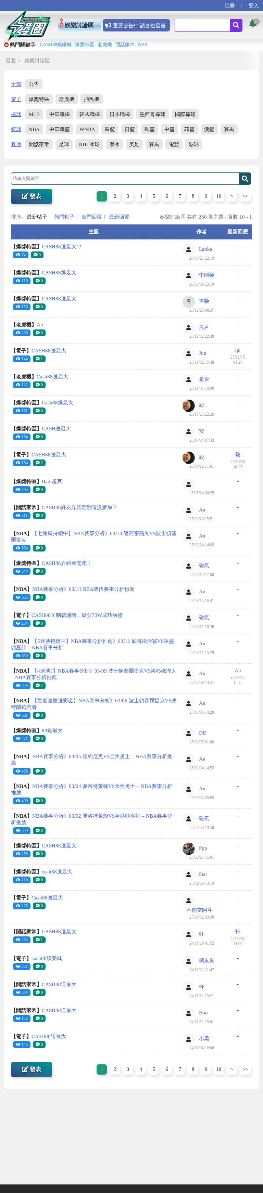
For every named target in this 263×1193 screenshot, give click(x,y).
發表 (34, 196)
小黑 (204, 1038)
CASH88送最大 (43, 298)
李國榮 (206, 275)
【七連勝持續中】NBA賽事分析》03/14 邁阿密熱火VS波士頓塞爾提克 (93, 537)
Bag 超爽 (36, 481)
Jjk (238, 350)
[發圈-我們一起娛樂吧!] (28, 25)
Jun (202, 353)
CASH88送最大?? (46, 246)
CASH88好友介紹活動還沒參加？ (64, 507)
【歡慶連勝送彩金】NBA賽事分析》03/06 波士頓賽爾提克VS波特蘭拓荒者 (93, 704)
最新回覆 (119, 217)
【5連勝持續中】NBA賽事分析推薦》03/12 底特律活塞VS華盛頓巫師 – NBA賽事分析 (92, 644)
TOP (252, 1180)
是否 (204, 379)
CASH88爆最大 (43, 272)
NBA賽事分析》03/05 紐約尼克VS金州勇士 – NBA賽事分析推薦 (91, 760)
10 (218, 196)
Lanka (205, 249)
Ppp (203, 848)
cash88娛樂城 (36, 958)
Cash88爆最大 (42, 402)
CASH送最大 (41, 428)
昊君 (204, 327)
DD (202, 733)
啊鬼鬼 (206, 960)
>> (245, 196)
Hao (203, 1012)
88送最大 (37, 730)
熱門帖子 (64, 217)
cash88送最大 (41, 871)
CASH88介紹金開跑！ (51, 563)
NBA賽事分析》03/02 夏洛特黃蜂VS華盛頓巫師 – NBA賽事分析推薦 (91, 819)
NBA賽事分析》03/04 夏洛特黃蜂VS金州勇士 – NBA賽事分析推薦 (91, 789)
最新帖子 (37, 217)
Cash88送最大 (39, 376)
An (27, 324)
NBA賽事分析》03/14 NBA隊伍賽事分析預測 (73, 589)
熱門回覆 (92, 217)
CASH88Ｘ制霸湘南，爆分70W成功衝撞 (67, 615)
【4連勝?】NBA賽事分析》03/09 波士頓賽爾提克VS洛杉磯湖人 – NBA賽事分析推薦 (93, 674)
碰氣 (204, 565)
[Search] (236, 25)
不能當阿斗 (199, 910)
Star (203, 874)
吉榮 (204, 301)
